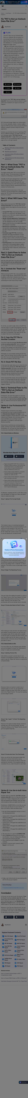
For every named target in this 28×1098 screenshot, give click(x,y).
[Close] (26, 538)
